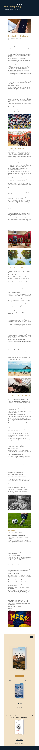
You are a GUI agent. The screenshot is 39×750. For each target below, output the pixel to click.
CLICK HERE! (19, 703)
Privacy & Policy (16, 747)
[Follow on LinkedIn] (17, 4)
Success (17, 38)
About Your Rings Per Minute (19, 395)
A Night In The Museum (17, 148)
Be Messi (11, 530)
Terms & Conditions (23, 747)
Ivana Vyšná (31, 747)
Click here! (19, 676)
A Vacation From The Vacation (19, 268)
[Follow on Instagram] (21, 4)
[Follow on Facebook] (19, 4)
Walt (9, 38)
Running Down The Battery (18, 36)
